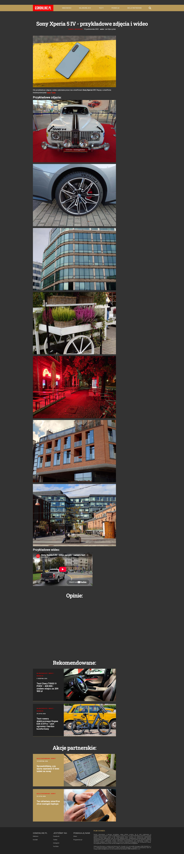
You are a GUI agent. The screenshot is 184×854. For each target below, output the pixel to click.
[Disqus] (74, 626)
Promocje (115, 8)
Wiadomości (66, 8)
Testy (101, 8)
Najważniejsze (85, 8)
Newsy (71, 29)
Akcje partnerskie (134, 8)
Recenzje (79, 29)
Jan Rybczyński (110, 29)
